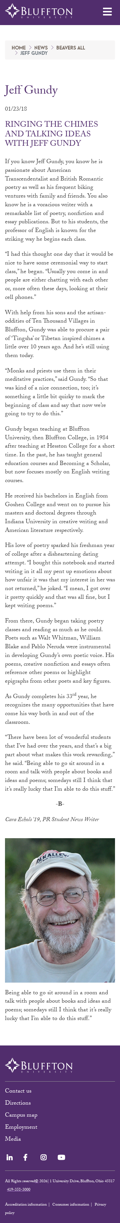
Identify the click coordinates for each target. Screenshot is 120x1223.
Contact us (18, 1092)
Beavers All (70, 48)
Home (19, 48)
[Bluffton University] (39, 10)
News (41, 48)
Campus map (21, 1116)
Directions (18, 1104)
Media (14, 1140)
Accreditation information (26, 1205)
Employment (21, 1128)
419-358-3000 (18, 1190)
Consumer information (70, 1205)
